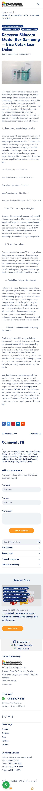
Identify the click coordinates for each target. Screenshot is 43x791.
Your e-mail (6, 498)
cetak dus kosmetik (11, 29)
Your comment (7, 511)
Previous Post (11, 433)
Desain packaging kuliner (14, 591)
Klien (4, 737)
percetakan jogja (29, 29)
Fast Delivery (23, 648)
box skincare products (12, 26)
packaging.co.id (30, 386)
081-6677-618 (19, 389)
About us (5, 729)
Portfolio (5, 740)
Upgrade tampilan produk (15, 600)
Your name (6, 485)
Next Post (34, 433)
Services (5, 733)
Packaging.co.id (24, 54)
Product (5, 744)
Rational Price (23, 642)
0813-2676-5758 (16, 766)
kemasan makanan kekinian (15, 597)
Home (4, 12)
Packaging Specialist (23, 645)
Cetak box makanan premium (15, 588)
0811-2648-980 (14, 769)
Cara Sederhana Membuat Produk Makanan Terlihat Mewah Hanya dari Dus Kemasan (20, 617)
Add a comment (21, 530)
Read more (12, 628)
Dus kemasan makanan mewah (16, 594)
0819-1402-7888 (15, 763)
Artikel (11, 12)
